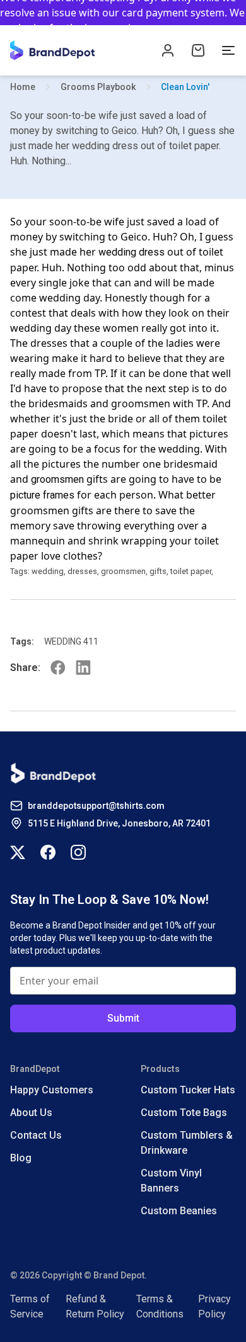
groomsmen (57, 479)
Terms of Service (30, 1306)
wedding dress (131, 252)
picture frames (42, 495)
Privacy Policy (214, 1306)
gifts (158, 571)
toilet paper (190, 571)
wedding (48, 571)
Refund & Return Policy (95, 1306)
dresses (82, 571)
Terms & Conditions (160, 1306)
